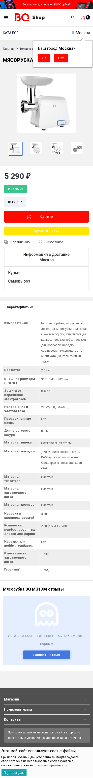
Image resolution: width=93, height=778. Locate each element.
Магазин (11, 699)
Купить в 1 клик (47, 231)
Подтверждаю (14, 773)
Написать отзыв (46, 655)
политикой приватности (50, 765)
